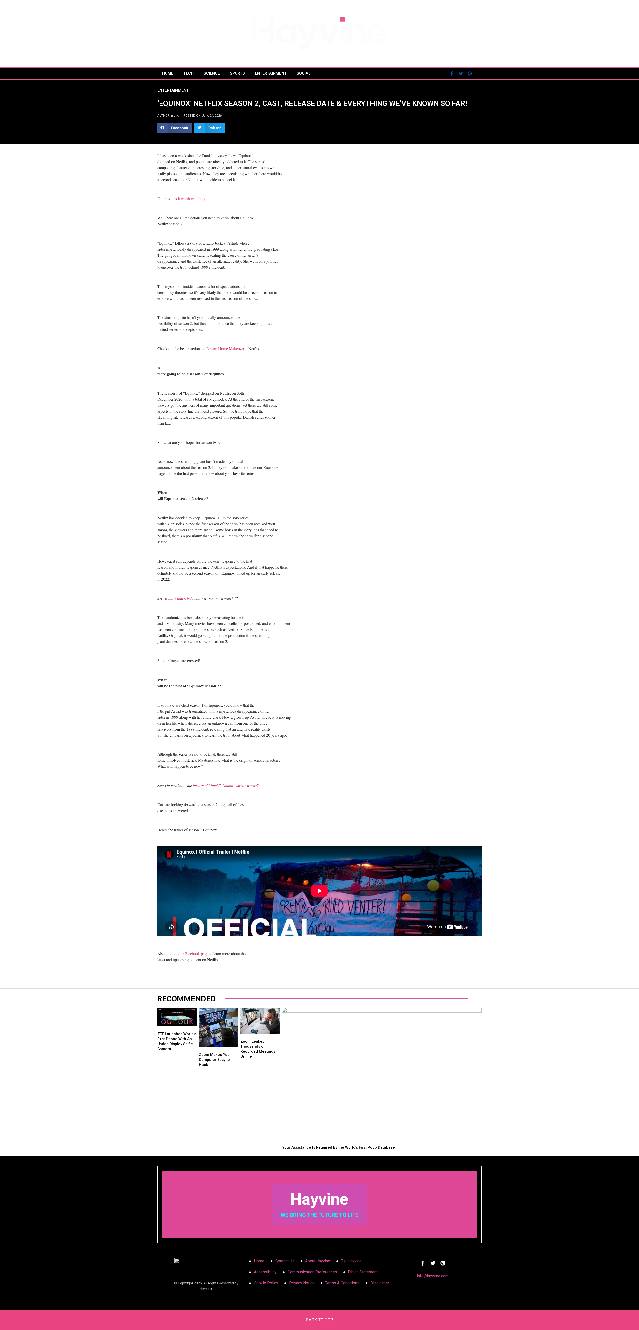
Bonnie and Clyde (179, 598)
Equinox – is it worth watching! (182, 198)
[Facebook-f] (451, 73)
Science (212, 73)
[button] (174, 128)
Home (167, 73)
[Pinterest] (469, 73)
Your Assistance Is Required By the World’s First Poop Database (338, 1147)
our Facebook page (193, 953)
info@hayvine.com (433, 1276)
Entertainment (271, 73)
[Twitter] (460, 73)
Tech (188, 73)
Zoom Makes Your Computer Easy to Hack (215, 1059)
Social (304, 73)
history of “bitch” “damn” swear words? (226, 785)
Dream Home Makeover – (226, 348)
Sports (237, 73)
